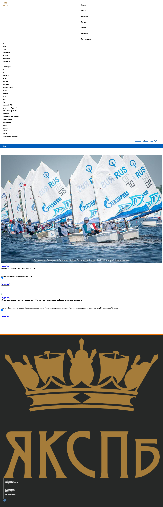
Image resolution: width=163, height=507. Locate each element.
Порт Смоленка (86, 39)
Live (4, 102)
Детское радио (7, 119)
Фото (4, 96)
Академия (6, 84)
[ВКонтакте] (2, 278)
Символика (6, 58)
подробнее (5, 266)
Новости (5, 93)
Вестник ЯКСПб (7, 105)
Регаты (5, 78)
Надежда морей (8, 87)
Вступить (5, 55)
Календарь (84, 16)
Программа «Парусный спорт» (12, 108)
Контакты (84, 33)
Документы (6, 52)
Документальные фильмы (11, 116)
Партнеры (6, 64)
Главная (83, 5)
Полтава (5, 81)
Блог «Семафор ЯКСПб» (10, 111)
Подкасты (6, 114)
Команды (6, 76)
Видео (4, 99)
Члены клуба (7, 67)
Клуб (82, 10)
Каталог (5, 131)
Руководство (7, 61)
